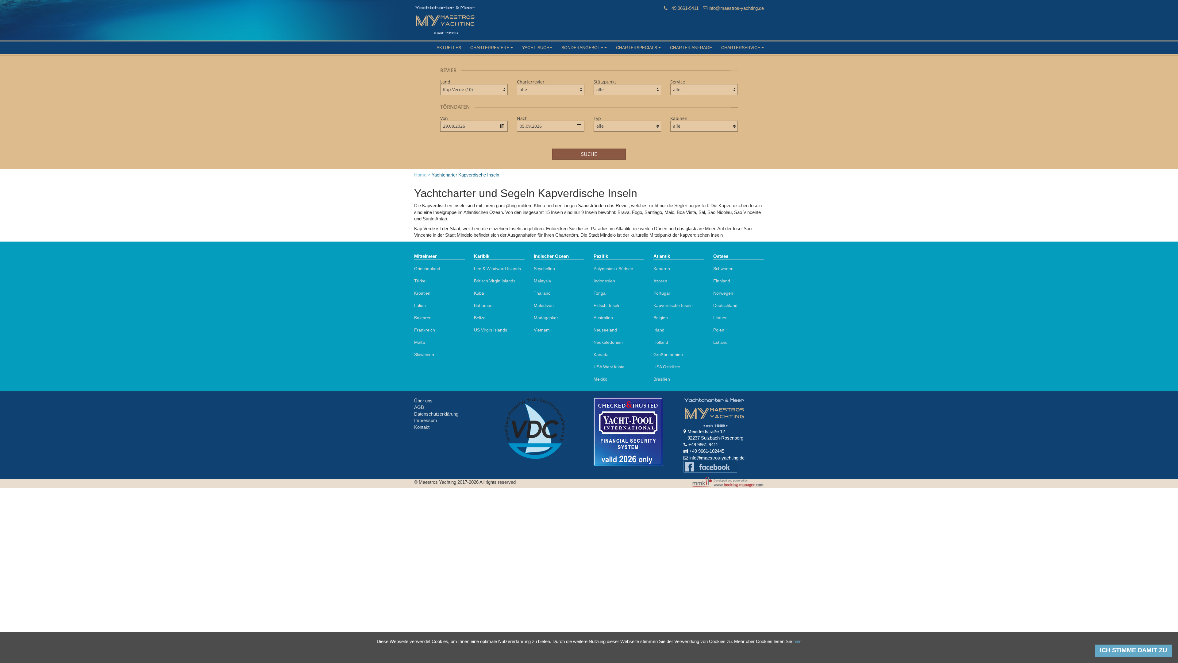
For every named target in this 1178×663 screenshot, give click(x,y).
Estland (720, 342)
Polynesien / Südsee (613, 268)
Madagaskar (546, 317)
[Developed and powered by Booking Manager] (725, 482)
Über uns (423, 400)
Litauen (720, 317)
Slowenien (424, 354)
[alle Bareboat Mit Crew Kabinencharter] (704, 89)
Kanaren (661, 268)
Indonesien (604, 280)
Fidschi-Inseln (607, 305)
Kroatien (422, 293)
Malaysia (542, 280)
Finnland (721, 280)
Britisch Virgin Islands (494, 280)
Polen (718, 330)
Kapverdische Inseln (673, 305)
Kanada (601, 354)
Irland (658, 330)
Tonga (600, 293)
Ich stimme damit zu (1133, 650)
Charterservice (741, 47)
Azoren (660, 280)
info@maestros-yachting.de (736, 8)
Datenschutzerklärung (436, 414)
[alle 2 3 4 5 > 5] (704, 126)
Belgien (660, 317)
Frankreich (424, 330)
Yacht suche (537, 47)
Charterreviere (490, 47)
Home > (422, 174)
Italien (420, 305)
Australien (603, 317)
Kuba (479, 293)
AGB (419, 407)
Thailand (542, 293)
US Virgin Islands (490, 330)
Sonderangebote (582, 47)
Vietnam (542, 330)
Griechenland (427, 268)
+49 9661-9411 (684, 8)
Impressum (425, 420)
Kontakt (421, 427)
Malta (419, 342)
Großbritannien (668, 354)
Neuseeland (605, 330)
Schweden (723, 268)
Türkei (420, 280)
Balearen (423, 317)
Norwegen (723, 293)
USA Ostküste (666, 366)
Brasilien (661, 379)
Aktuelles (449, 47)
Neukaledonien (608, 342)
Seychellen (544, 268)
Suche (589, 154)
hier (796, 641)
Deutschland (725, 305)
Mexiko (600, 379)
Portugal (661, 293)
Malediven (544, 305)
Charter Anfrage (691, 47)
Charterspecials (637, 47)
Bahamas (483, 305)
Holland (660, 342)
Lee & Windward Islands (497, 268)
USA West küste (609, 366)
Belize (480, 317)
